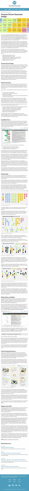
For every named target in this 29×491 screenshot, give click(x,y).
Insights (9, 9)
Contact (23, 9)
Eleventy (24, 489)
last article (25, 122)
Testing (14, 439)
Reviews (16, 9)
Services (5, 9)
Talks (13, 9)
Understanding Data (6, 308)
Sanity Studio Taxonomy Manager (11, 421)
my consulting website (17, 37)
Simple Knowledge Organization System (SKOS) (8, 419)
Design (17, 439)
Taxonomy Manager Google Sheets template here (16, 309)
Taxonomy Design (10, 439)
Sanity (21, 489)
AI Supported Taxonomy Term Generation (12, 34)
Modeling (5, 439)
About (20, 9)
